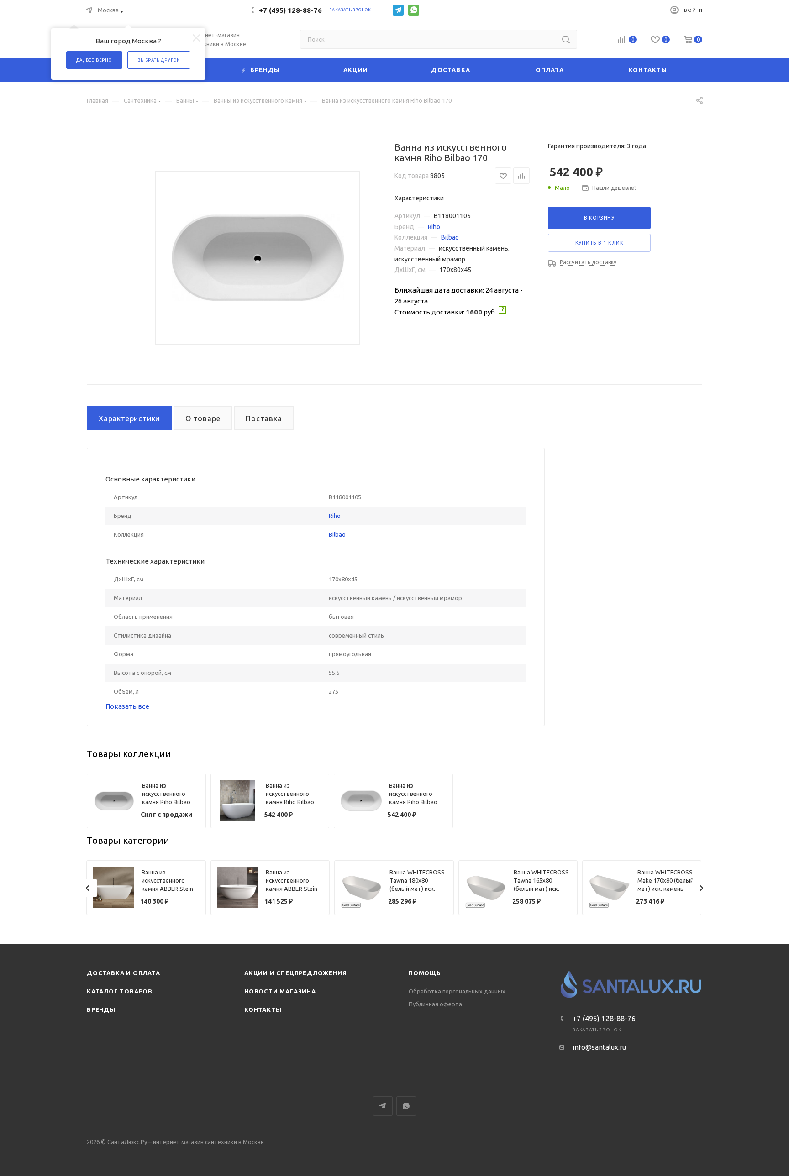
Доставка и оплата (123, 973)
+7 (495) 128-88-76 (290, 10)
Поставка (264, 418)
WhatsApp (413, 10)
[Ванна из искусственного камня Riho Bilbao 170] (258, 258)
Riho (434, 226)
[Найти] (566, 39)
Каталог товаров (120, 991)
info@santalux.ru (599, 1047)
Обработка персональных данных (457, 991)
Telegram (398, 10)
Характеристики (129, 418)
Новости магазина (280, 991)
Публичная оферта (435, 1004)
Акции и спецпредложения (295, 973)
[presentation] (88, 888)
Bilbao (450, 237)
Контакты (262, 1009)
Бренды (101, 1009)
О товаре (202, 418)
